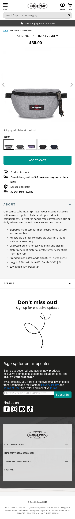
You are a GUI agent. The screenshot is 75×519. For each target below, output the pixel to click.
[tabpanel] (37, 84)
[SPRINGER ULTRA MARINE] (54, 144)
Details (8, 283)
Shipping (8, 130)
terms (53, 388)
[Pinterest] (22, 409)
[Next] (71, 85)
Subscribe (63, 394)
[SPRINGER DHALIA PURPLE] (31, 144)
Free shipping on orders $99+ (39, 23)
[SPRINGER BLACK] (43, 144)
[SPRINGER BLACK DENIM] (20, 144)
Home (5, 30)
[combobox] (34, 15)
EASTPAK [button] (9, 469)
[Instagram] (14, 409)
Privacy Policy (50, 384)
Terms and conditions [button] (17, 461)
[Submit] (69, 15)
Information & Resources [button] (19, 453)
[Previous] (3, 85)
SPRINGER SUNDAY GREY (21, 30)
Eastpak (40, 502)
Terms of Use (11, 388)
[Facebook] (6, 409)
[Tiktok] (30, 409)
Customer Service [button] (14, 444)
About (9, 204)
